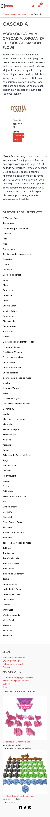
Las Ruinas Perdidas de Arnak (17, 403)
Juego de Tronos (11, 388)
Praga (5, 460)
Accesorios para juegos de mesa (17, 14)
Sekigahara (8, 491)
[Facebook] (20, 807)
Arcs (5, 244)
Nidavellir (7, 445)
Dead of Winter (10, 311)
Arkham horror (9, 249)
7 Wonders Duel (10, 218)
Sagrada (7, 481)
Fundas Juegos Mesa (13, 357)
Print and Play (9, 465)
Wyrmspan (8, 630)
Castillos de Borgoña (12, 274)
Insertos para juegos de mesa (17, 378)
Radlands (7, 470)
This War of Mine (11, 563)
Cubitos (6, 300)
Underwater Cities (11, 594)
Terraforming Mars (12, 558)
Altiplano (7, 233)
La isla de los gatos (12, 398)
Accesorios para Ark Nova (15, 228)
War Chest (8, 609)
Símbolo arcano (10, 506)
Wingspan (7, 625)
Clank (5, 285)
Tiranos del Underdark (13, 573)
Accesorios (8, 223)
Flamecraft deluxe (11, 347)
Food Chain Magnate (12, 352)
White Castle (9, 620)
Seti (4, 501)
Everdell (6, 336)
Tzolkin (6, 579)
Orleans (6, 450)
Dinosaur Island (10, 321)
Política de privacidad (13, 664)
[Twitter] (25, 807)
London (6, 414)
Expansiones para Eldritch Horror (18, 341)
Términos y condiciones (14, 657)
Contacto (7, 667)
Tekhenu (7, 548)
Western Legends (11, 615)
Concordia (8, 290)
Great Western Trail (12, 367)
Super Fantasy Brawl (12, 522)
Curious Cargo (9, 305)
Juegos (6, 684)
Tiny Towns (8, 568)
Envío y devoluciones (12, 661)
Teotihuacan (8, 553)
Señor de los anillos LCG (14, 496)
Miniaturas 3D (9, 434)
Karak (5, 393)
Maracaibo (8, 424)
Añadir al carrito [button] (18, 137)
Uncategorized (10, 584)
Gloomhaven (9, 362)
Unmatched (8, 599)
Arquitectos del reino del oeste (17, 254)
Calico (6, 264)
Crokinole (7, 295)
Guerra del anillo (10, 372)
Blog (5, 687)
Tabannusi (7, 527)
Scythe (6, 486)
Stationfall (7, 517)
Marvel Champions (12, 429)
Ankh (5, 238)
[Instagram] (29, 807)
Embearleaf (8, 331)
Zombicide (8, 635)
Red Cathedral (9, 475)
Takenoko (7, 537)
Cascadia (7, 269)
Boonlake (7, 259)
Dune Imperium (10, 326)
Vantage (7, 604)
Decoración (8, 316)
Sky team (7, 512)
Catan (5, 280)
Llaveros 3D (8, 408)
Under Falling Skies (12, 589)
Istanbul (6, 383)
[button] (33, 6)
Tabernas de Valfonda (13, 532)
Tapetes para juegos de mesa (17, 542)
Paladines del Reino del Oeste (17, 455)
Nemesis (7, 439)
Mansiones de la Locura (14, 419)
